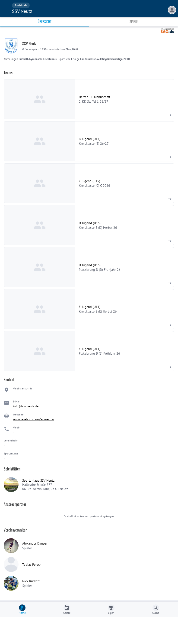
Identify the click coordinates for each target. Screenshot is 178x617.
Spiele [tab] (134, 21)
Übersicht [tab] (44, 21)
